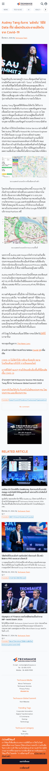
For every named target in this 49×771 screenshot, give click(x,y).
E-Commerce (24, 716)
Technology (24, 722)
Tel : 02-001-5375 (24, 667)
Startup (24, 719)
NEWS (6, 9)
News (24, 731)
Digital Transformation (24, 714)
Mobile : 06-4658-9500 (24, 670)
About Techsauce (24, 683)
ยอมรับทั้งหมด (24, 761)
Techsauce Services (24, 686)
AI (28, 9)
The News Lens (23, 343)
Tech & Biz (24, 734)
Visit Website (24, 702)
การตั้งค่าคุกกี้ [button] (24, 768)
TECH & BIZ (18, 9)
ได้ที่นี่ (43, 333)
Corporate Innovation (25, 711)
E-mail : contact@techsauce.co (24, 665)
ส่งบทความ (25, 691)
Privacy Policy (25, 689)
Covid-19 (37, 350)
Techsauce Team (21, 38)
